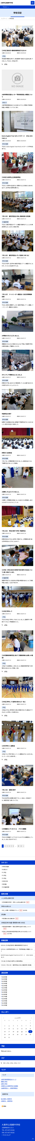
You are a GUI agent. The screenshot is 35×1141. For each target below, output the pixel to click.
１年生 (5, 625)
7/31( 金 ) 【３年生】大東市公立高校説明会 (12, 961)
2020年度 (4, 990)
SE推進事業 (6, 887)
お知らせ (5, 869)
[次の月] (31, 1018)
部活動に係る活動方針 (10, 918)
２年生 (5, 64)
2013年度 (4, 1005)
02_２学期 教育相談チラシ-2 (15, 910)
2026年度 (4, 977)
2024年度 (4, 981)
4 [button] (9, 846)
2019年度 (4, 992)
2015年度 (4, 1001)
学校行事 (5, 881)
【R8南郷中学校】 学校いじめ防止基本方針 (16, 902)
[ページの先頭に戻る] (33, 1139)
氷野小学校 (4, 1084)
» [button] (23, 846)
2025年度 (4, 979)
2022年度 (4, 985)
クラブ (18, 1063)
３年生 (5, 715)
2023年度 (4, 983)
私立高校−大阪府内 (6, 1099)
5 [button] (11, 846)
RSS (5, 1106)
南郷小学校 (4, 1081)
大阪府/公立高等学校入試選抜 (9, 1086)
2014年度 (4, 1003)
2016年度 (4, 999)
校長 (4, 1063)
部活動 (5, 884)
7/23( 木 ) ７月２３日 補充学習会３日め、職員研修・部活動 (16, 965)
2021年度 (4, 988)
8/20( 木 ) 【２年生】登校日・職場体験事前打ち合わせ (14, 945)
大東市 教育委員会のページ (8, 1079)
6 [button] (13, 846)
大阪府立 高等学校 (6, 1101)
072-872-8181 (10, 1130)
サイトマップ (6, 1135)
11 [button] (21, 846)
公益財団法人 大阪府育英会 (9, 1088)
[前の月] (3, 1018)
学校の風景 (6, 866)
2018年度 (4, 994)
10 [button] (18, 846)
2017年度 (4, 996)
